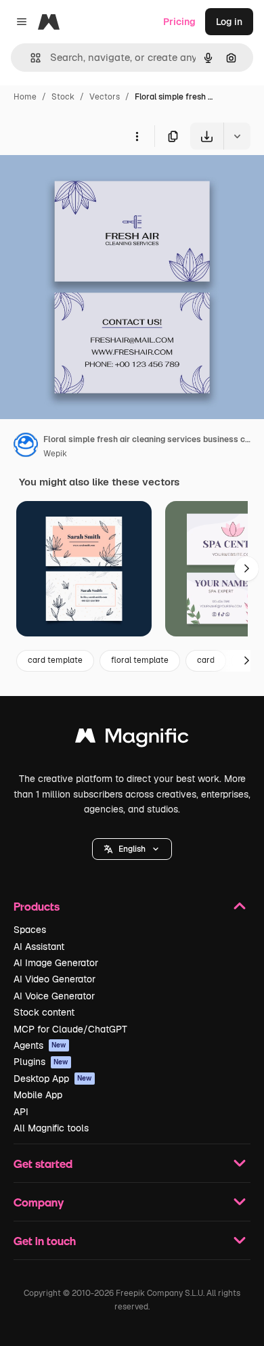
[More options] (136, 136)
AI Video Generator (54, 979)
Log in (229, 22)
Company (39, 1202)
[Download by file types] (236, 136)
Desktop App (53, 1078)
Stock (62, 96)
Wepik (55, 453)
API (21, 1112)
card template (55, 660)
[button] (132, 849)
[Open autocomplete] (30, 58)
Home (25, 96)
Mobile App (38, 1095)
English (132, 849)
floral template (140, 660)
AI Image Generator (56, 963)
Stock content (44, 1012)
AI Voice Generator (54, 996)
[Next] (246, 568)
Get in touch (45, 1241)
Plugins (41, 1062)
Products (37, 906)
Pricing (179, 22)
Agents (40, 1045)
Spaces (30, 930)
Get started (43, 1163)
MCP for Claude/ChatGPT (70, 1029)
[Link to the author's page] (26, 447)
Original (87, 181)
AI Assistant (39, 946)
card (206, 660)
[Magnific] (132, 739)
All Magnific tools (51, 1128)
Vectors (104, 96)
